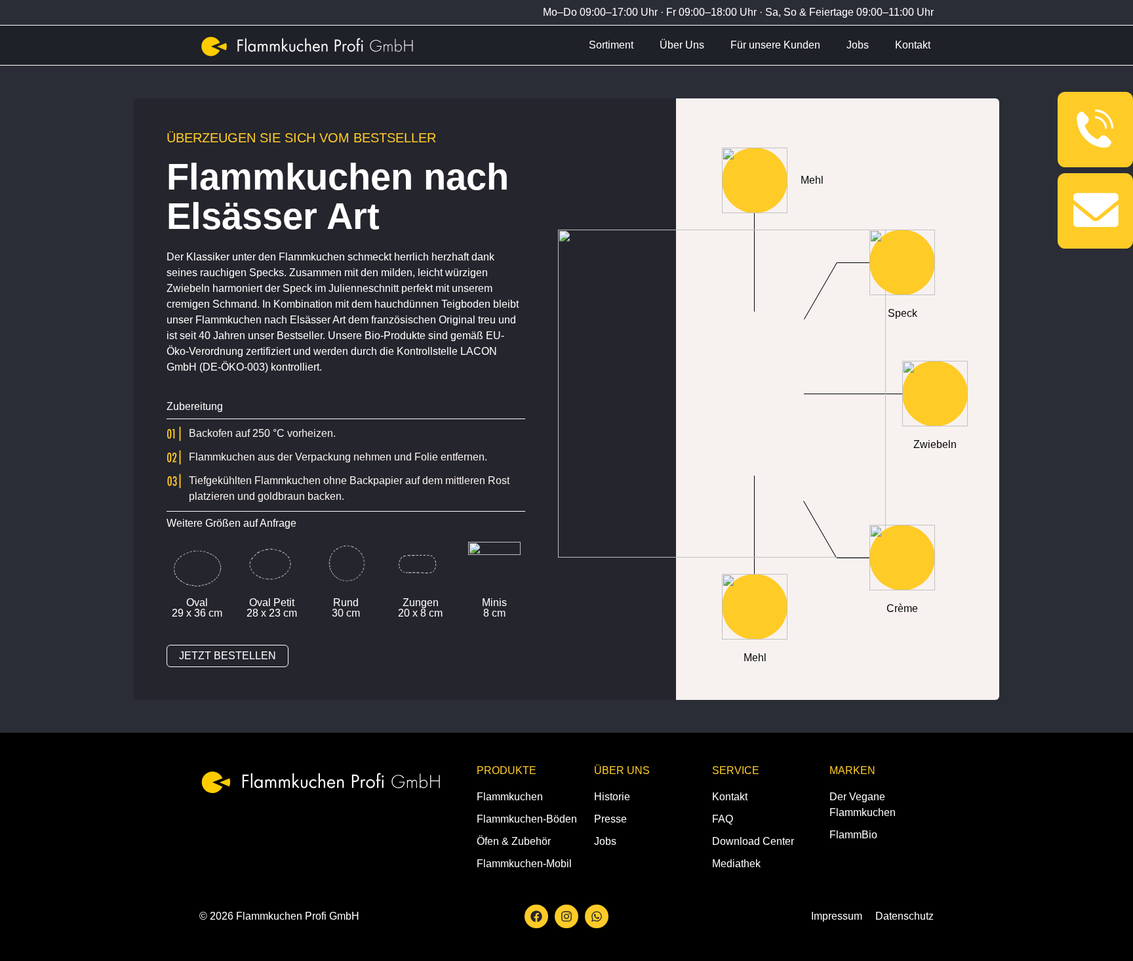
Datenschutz (904, 916)
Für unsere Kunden (775, 45)
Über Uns (682, 45)
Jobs (857, 45)
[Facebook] (536, 916)
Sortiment (611, 45)
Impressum (836, 916)
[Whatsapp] (596, 916)
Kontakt (912, 45)
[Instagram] (566, 916)
